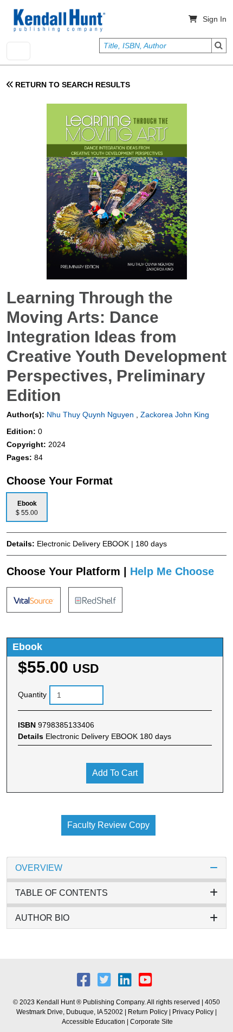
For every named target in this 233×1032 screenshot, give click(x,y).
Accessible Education (93, 1021)
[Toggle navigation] (18, 51)
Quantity (32, 694)
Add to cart (115, 773)
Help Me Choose (172, 571)
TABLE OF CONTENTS (61, 892)
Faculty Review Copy (108, 825)
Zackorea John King (174, 414)
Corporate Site (151, 1021)
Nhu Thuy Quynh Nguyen (89, 414)
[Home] (59, 20)
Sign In (214, 19)
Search (218, 45)
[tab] (27, 507)
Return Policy (147, 1012)
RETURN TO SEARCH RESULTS (71, 84)
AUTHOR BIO (42, 917)
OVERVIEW (38, 867)
